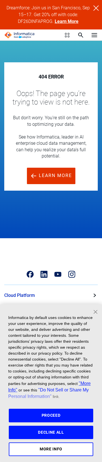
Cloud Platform (19, 295)
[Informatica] (19, 35)
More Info (51, 449)
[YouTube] (57, 274)
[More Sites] (67, 35)
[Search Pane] (80, 35)
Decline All (51, 432)
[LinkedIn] (44, 274)
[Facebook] (30, 274)
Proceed (51, 415)
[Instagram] (71, 274)
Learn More (66, 21)
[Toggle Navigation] (94, 34)
